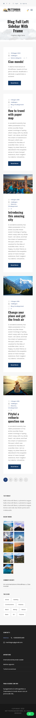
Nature (24, 609)
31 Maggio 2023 (15, 53)
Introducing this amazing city (16, 216)
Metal (7, 609)
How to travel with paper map (16, 114)
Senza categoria (16, 58)
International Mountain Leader (13, 660)
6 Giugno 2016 (15, 100)
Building (16, 599)
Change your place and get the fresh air (16, 316)
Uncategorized (19, 105)
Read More (14, 83)
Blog (12, 105)
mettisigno (14, 56)
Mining (15, 609)
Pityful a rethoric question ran (16, 417)
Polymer (21, 614)
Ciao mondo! (16, 61)
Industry (20, 604)
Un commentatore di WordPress (14, 584)
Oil (13, 614)
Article (7, 599)
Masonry (13, 204)
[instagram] (9, 3)
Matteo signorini (8, 664)
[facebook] (6, 3)
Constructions (9, 604)
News (6, 614)
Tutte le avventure (9, 669)
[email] (3, 3)
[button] (30, 714)
